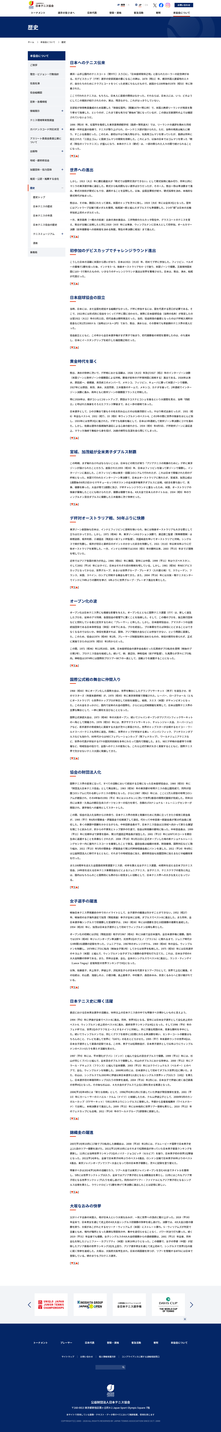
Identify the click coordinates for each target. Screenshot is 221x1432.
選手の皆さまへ (66, 12)
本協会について (181, 12)
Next (189, 1305)
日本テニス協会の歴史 (45, 224)
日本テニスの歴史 (42, 206)
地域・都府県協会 (39, 160)
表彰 (35, 243)
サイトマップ (68, 1356)
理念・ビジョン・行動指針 (44, 74)
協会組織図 (36, 92)
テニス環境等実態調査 (42, 120)
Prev (31, 1305)
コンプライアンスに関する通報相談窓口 (141, 1356)
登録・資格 (115, 12)
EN (146, 5)
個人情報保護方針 (107, 1356)
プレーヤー (66, 1342)
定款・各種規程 (38, 101)
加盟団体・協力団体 (41, 169)
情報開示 (35, 111)
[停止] (184, 1319)
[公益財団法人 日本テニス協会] (41, 2)
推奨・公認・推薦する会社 (44, 179)
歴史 (32, 188)
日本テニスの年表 (42, 215)
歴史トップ (39, 197)
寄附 (158, 12)
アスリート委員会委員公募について (45, 140)
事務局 (33, 252)
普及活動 (138, 12)
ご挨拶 (33, 65)
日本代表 (92, 12)
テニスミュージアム (44, 234)
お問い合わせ (184, 4)
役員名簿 (35, 83)
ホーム (31, 42)
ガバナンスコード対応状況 (44, 129)
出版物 (33, 151)
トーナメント (38, 12)
